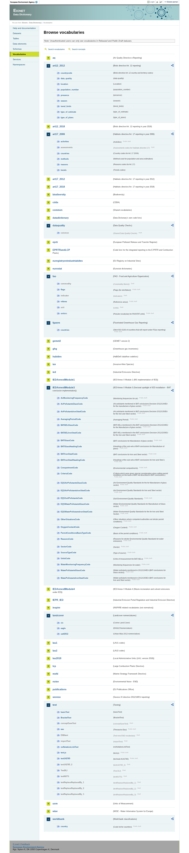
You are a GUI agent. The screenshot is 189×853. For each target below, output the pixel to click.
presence (65, 95)
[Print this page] (157, 2)
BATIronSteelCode (69, 454)
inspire (56, 607)
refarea (64, 301)
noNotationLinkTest (69, 747)
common (57, 210)
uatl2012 (64, 634)
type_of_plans (67, 117)
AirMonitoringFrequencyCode (74, 398)
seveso (57, 697)
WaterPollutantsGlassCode (73, 570)
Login (152, 2)
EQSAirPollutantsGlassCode (74, 483)
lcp (54, 666)
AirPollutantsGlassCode (72, 404)
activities (65, 141)
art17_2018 (59, 186)
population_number (70, 90)
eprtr (55, 242)
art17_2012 (59, 179)
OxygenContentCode (70, 527)
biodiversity (59, 194)
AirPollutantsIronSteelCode (73, 411)
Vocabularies (19, 54)
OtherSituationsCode (70, 519)
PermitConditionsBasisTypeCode (76, 533)
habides (57, 356)
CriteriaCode (66, 473)
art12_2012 (59, 65)
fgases (56, 322)
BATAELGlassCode (69, 425)
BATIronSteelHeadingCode (73, 460)
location (64, 84)
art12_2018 (59, 126)
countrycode (66, 73)
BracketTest (66, 718)
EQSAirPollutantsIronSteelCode (75, 490)
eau (62, 729)
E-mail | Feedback (21, 844)
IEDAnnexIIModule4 (64, 589)
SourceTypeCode (68, 552)
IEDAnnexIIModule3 (64, 387)
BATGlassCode (67, 440)
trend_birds (66, 106)
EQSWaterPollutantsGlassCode (75, 504)
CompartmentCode (69, 468)
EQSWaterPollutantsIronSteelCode (76, 512)
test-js (63, 752)
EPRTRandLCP (61, 250)
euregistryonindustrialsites (68, 261)
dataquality (59, 225)
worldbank (58, 819)
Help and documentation (24, 28)
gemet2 (57, 341)
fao (54, 276)
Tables (16, 38)
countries (65, 153)
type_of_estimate (68, 112)
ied (54, 372)
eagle (63, 628)
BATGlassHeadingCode (71, 446)
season (64, 101)
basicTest (65, 712)
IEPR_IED (58, 600)
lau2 (55, 650)
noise (56, 681)
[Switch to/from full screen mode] (161, 2)
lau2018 (57, 658)
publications (59, 689)
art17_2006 (59, 134)
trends (63, 170)
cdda (55, 202)
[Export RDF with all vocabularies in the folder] (172, 66)
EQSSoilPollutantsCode (72, 498)
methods (65, 159)
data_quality (66, 78)
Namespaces (19, 64)
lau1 (55, 643)
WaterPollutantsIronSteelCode (74, 578)
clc (62, 623)
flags (63, 289)
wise (55, 811)
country (64, 826)
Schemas (17, 49)
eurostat (57, 268)
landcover (58, 615)
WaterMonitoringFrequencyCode (75, 564)
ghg (55, 349)
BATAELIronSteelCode (71, 433)
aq (54, 58)
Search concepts (78, 49)
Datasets (17, 33)
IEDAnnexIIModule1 (64, 379)
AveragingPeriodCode (71, 419)
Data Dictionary (35, 23)
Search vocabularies (56, 49)
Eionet (24, 23)
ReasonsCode (67, 539)
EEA (24, 2)
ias (54, 364)
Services (17, 59)
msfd (55, 674)
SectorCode (66, 547)
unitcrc (64, 313)
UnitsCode (65, 558)
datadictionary (61, 218)
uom (55, 803)
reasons (64, 164)
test (55, 705)
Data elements (19, 44)
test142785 (65, 758)
